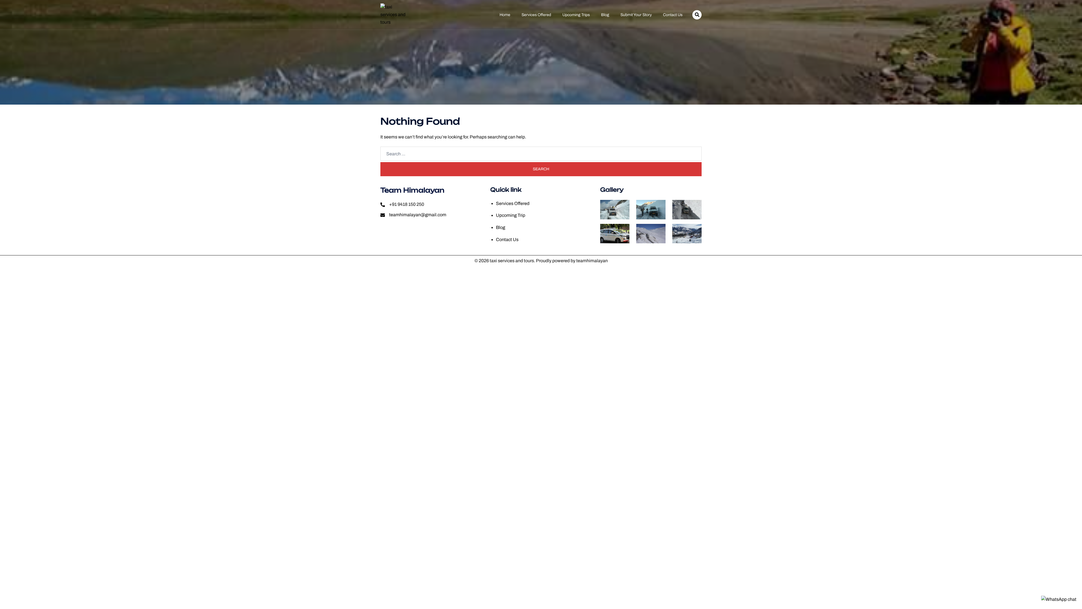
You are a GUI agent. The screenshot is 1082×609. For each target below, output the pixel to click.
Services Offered (536, 15)
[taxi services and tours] (393, 14)
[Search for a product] (697, 14)
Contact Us (672, 15)
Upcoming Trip (510, 215)
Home (505, 15)
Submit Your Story (636, 15)
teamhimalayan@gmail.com (417, 214)
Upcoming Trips (576, 15)
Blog (605, 15)
